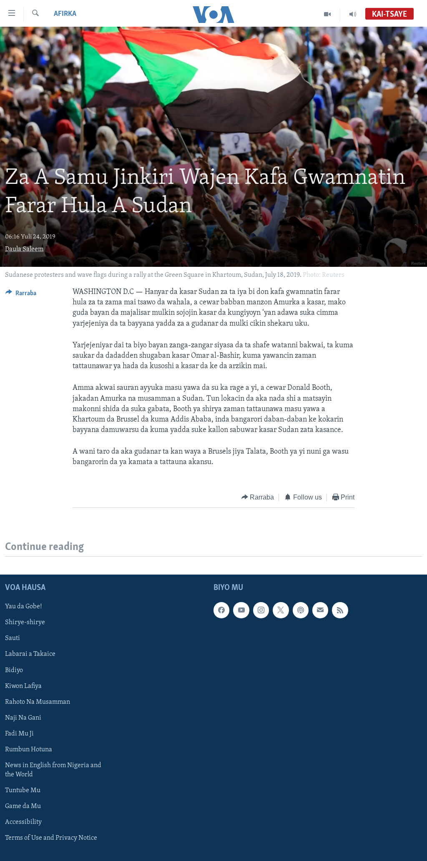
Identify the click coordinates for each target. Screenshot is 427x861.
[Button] (20, 295)
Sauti (12, 638)
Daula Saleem (24, 249)
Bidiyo (14, 670)
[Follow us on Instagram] (261, 610)
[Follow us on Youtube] (241, 610)
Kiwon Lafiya (23, 686)
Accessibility (23, 822)
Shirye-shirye (25, 622)
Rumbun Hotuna (28, 749)
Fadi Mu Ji (19, 733)
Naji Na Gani (23, 718)
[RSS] (340, 610)
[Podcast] (301, 610)
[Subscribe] (320, 610)
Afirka (65, 14)
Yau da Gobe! (23, 606)
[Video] (327, 14)
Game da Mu (23, 806)
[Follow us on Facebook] (221, 610)
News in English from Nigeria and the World (53, 770)
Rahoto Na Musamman (37, 702)
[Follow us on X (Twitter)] (281, 610)
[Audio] (352, 14)
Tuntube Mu (22, 790)
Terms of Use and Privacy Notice (51, 838)
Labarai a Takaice (30, 654)
